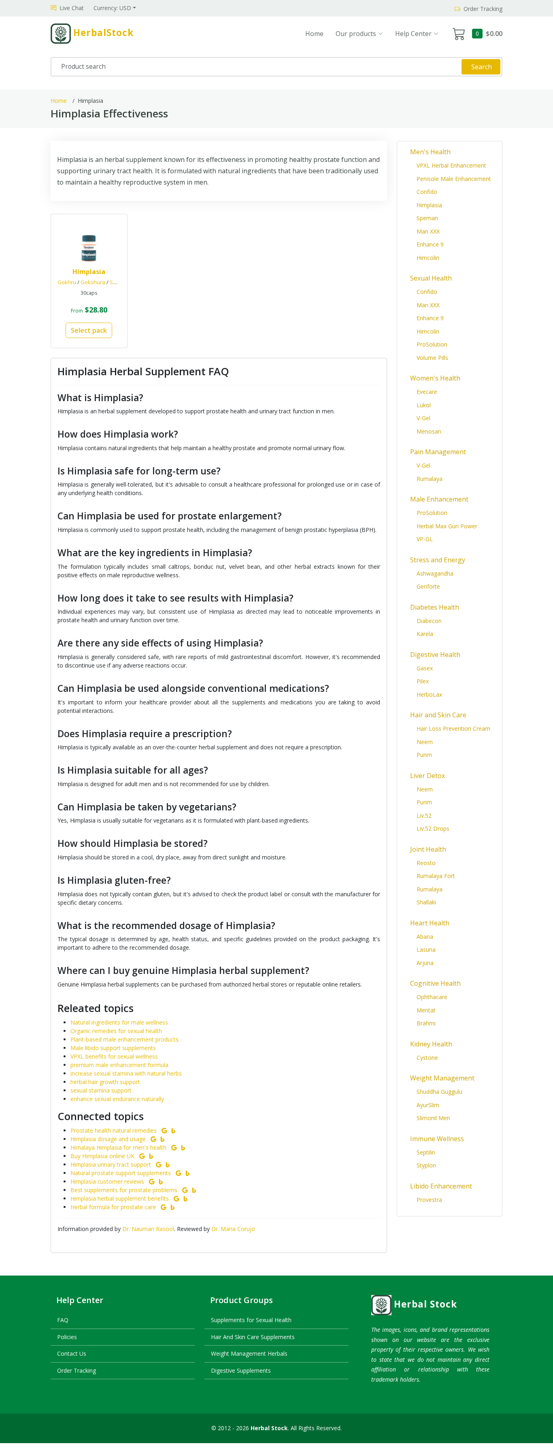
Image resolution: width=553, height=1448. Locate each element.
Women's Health (435, 378)
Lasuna (426, 949)
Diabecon (429, 621)
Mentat (426, 1010)
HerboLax (429, 694)
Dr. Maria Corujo (233, 1229)
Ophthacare (432, 997)
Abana (425, 936)
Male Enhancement (439, 499)
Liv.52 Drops (433, 828)
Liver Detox (427, 775)
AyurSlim (428, 1105)
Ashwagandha (435, 573)
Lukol (424, 405)
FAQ (62, 1320)
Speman (427, 218)
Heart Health (429, 923)
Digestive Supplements (241, 1370)
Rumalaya (429, 479)
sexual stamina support (101, 1090)
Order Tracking (76, 1370)
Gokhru (66, 282)
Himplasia (429, 205)
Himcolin (428, 258)
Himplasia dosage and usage (108, 1139)
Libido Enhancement (441, 1186)
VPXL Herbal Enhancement (451, 165)
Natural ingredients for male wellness (119, 1022)
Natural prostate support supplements (120, 1173)
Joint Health (428, 849)
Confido (427, 192)
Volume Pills (432, 357)
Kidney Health (431, 1044)
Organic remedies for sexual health (116, 1031)
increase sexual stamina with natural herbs (126, 1073)
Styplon (426, 1165)
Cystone (427, 1057)
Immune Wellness (437, 1138)
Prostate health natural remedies (113, 1130)
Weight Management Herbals (249, 1353)
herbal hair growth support (105, 1082)
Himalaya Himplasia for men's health (118, 1147)
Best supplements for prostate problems (123, 1190)
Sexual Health (431, 278)
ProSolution (432, 344)
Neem (425, 742)
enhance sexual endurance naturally (117, 1099)
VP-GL (425, 539)
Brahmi (426, 1023)
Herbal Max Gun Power (447, 526)
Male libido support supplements (113, 1048)
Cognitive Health (435, 983)
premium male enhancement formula (119, 1065)
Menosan (429, 431)
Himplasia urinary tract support (110, 1164)
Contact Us (71, 1353)
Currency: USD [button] (112, 8)
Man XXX (428, 231)
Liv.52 (424, 815)
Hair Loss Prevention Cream (453, 728)
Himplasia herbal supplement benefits (119, 1198)
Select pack (89, 330)
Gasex (425, 668)
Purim (424, 755)
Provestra (429, 1199)
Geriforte (428, 586)
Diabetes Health (434, 607)
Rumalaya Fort (436, 876)
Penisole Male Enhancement (454, 179)
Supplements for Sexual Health (251, 1320)
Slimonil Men (433, 1118)
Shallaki (426, 902)
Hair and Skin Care (438, 714)
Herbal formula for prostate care (113, 1207)
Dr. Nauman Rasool (148, 1229)
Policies (67, 1337)
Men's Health (430, 151)
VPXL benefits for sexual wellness (114, 1056)
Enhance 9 (430, 244)
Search (481, 66)
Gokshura (93, 282)
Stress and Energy (437, 559)
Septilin (426, 1152)
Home (314, 33)
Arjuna (425, 963)
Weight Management (442, 1078)
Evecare (427, 391)
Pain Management (438, 451)
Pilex (423, 681)
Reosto (426, 863)
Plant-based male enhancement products (124, 1039)
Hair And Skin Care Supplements (253, 1337)
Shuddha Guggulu (439, 1091)
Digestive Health (435, 654)
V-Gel (423, 418)
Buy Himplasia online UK (102, 1156)
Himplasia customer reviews (107, 1181)
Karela (425, 634)
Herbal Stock (425, 1304)
